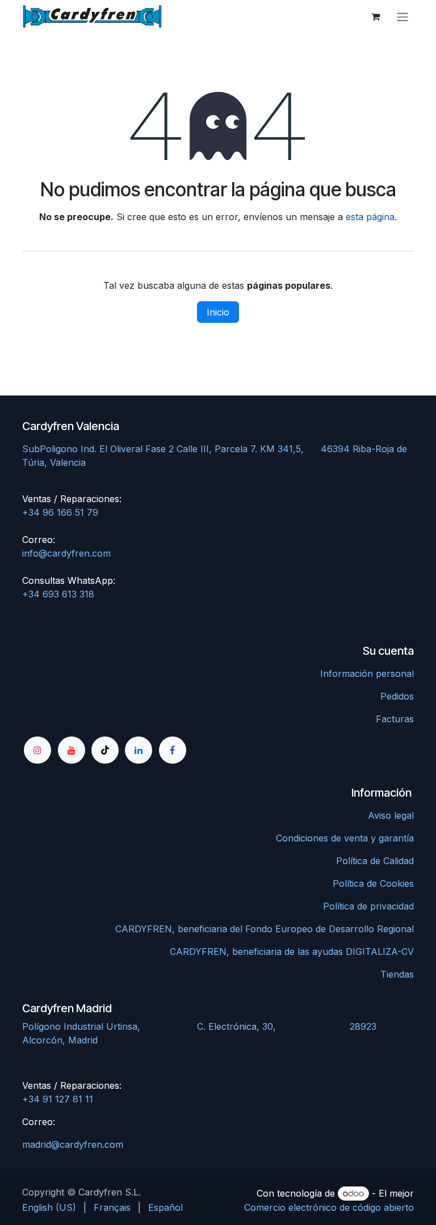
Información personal (367, 673)
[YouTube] (71, 750)
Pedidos (397, 696)
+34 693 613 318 (58, 594)
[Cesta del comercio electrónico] (375, 16)
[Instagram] (37, 750)
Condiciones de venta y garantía (345, 838)
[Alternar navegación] (402, 16)
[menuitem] (49, 1207)
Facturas (395, 719)
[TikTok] (105, 750)
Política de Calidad (375, 860)
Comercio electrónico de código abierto (329, 1207)
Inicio (218, 312)
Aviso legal (391, 815)
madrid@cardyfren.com (72, 1144)
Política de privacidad (368, 906)
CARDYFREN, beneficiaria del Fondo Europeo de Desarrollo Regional (264, 928)
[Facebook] (172, 750)
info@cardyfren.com (66, 553)
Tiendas (397, 974)
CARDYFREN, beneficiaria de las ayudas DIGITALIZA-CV (292, 951)
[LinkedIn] (138, 750)
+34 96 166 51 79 (60, 512)
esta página (370, 216)
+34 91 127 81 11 (57, 1099)
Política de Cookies (373, 883)
